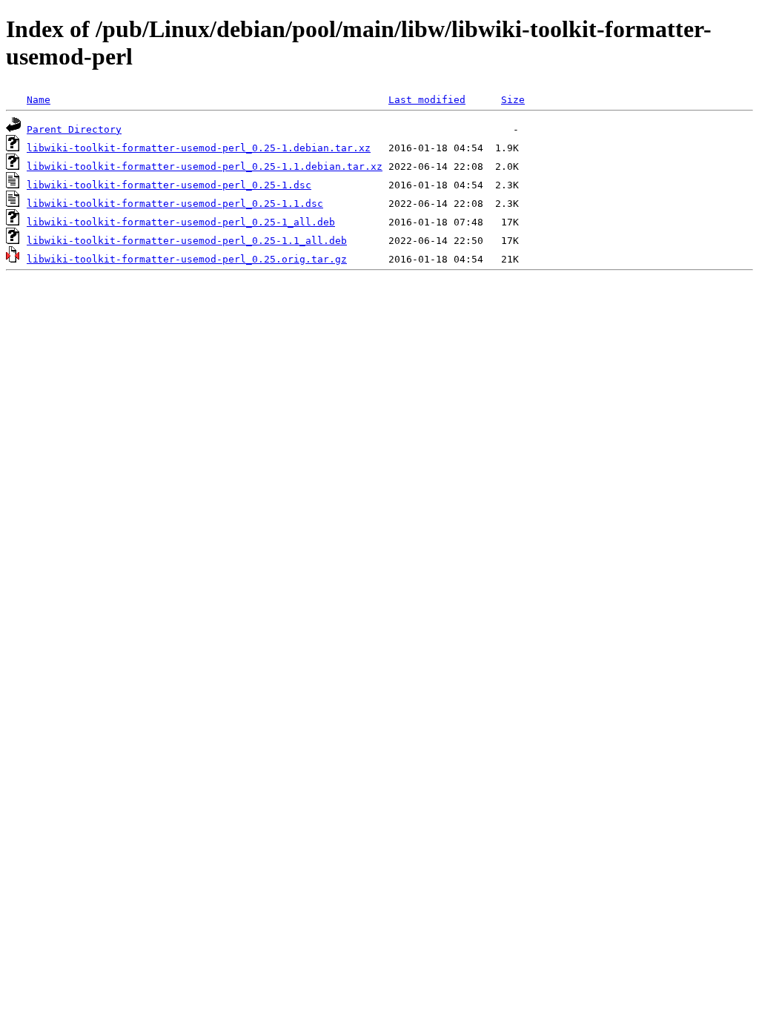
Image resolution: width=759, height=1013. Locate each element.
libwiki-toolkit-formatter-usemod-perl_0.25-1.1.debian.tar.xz (204, 166)
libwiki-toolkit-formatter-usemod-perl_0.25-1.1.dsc (175, 203)
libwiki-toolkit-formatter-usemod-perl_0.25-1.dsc (169, 185)
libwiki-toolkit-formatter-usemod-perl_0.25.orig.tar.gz (187, 259)
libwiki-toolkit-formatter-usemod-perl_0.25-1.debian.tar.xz (199, 148)
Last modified (426, 99)
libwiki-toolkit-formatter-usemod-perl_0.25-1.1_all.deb (187, 240)
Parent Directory (74, 129)
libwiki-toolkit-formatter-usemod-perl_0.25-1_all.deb (181, 222)
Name (38, 99)
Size (513, 99)
